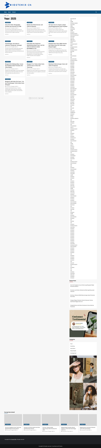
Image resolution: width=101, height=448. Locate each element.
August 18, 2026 (14, 430)
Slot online (72, 186)
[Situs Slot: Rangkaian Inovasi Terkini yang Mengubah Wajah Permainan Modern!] (13, 420)
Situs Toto (72, 103)
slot (71, 20)
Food (71, 343)
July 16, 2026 (88, 430)
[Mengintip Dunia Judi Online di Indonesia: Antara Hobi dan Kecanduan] (88, 420)
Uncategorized (8, 22)
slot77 (71, 42)
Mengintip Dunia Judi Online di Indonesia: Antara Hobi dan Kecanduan (82, 306)
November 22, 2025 (14, 68)
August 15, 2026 (32, 430)
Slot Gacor (72, 204)
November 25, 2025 (57, 48)
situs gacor (72, 36)
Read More (6, 34)
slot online (72, 24)
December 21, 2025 (35, 28)
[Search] (96, 12)
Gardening (72, 346)
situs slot (72, 37)
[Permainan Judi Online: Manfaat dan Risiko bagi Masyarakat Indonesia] (32, 420)
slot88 (71, 21)
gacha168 (72, 63)
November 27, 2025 (35, 50)
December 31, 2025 (14, 28)
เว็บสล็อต (72, 48)
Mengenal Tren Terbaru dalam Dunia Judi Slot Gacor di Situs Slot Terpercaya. (35, 65)
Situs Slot (72, 51)
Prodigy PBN (13, 439)
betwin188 (72, 29)
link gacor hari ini (73, 49)
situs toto (72, 70)
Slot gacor (72, 218)
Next (42, 98)
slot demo (72, 76)
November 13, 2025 (14, 86)
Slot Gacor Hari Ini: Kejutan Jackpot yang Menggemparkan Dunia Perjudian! (58, 25)
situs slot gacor (73, 55)
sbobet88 (72, 67)
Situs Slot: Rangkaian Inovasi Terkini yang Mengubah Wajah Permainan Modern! (82, 285)
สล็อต (71, 26)
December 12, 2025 (57, 28)
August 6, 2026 (51, 431)
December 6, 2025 (14, 46)
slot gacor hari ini (73, 33)
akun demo (72, 78)
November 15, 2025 (57, 67)
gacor (71, 45)
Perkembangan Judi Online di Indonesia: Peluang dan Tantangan (13, 44)
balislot (71, 115)
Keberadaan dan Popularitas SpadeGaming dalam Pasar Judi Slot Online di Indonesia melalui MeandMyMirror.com (35, 46)
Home (5, 12)
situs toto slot (73, 18)
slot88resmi (72, 112)
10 (39, 98)
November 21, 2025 (35, 68)
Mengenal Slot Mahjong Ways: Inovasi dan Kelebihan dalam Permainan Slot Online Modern (14, 65)
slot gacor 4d (73, 137)
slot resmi (72, 61)
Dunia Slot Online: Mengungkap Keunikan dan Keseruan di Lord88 (13, 25)
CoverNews (54, 446)
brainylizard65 (8, 28)
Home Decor (72, 348)
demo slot (72, 91)
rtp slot (71, 116)
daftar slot (72, 39)
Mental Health (73, 350)
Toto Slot (72, 221)
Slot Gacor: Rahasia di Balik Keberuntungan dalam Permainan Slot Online (82, 296)
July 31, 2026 (69, 431)
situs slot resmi (73, 58)
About (9, 12)
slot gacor (72, 27)
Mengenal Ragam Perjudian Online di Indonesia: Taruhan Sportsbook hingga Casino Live (81, 301)
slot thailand (72, 155)
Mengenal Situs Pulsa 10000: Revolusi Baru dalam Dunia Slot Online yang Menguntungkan (58, 45)
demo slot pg (73, 90)
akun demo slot (73, 88)
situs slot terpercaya (74, 34)
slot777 (71, 127)
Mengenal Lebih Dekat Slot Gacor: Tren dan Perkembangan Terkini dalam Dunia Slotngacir (14, 83)
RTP (71, 52)
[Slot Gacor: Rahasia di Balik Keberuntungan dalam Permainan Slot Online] (50, 420)
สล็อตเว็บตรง (73, 40)
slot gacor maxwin (74, 23)
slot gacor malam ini (74, 118)
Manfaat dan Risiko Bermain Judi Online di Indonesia (35, 25)
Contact (14, 12)
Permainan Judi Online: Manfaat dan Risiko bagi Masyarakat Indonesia (82, 291)
